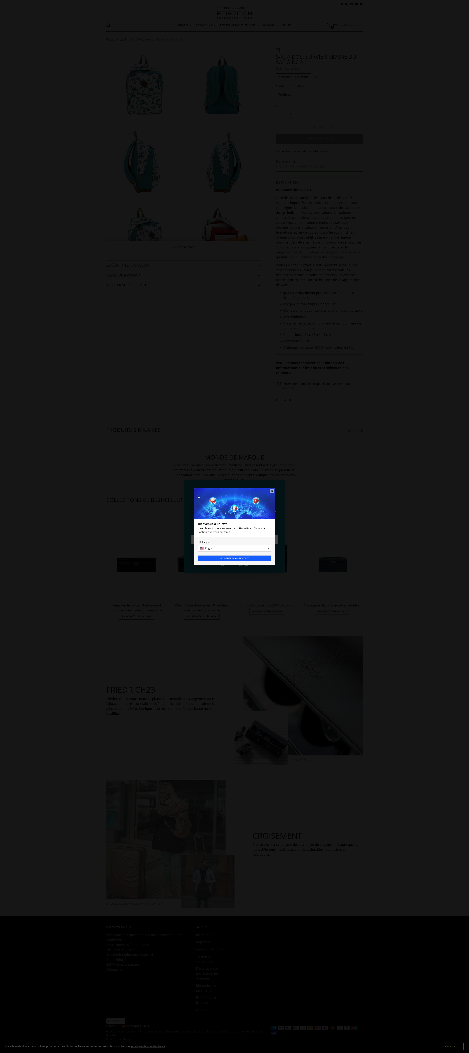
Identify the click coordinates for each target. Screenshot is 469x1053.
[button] (234, 548)
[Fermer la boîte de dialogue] (272, 491)
